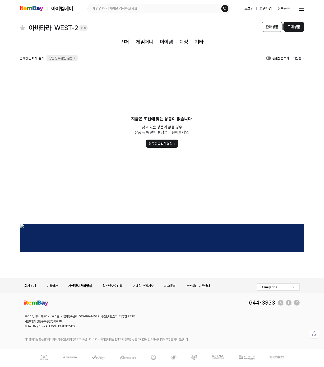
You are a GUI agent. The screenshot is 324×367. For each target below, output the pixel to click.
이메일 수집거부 (143, 286)
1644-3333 (261, 303)
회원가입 (265, 8)
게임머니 (144, 42)
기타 (199, 42)
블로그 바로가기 (280, 303)
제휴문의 (170, 286)
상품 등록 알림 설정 (60, 58)
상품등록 (284, 8)
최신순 (297, 58)
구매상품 (293, 27)
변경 (83, 28)
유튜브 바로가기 (297, 303)
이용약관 (52, 286)
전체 (125, 42)
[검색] (224, 8)
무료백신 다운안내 (198, 286)
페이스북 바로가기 (289, 303)
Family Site (270, 287)
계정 (183, 42)
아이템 (166, 42)
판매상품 (272, 27)
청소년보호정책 (112, 286)
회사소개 (30, 286)
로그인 (249, 8)
